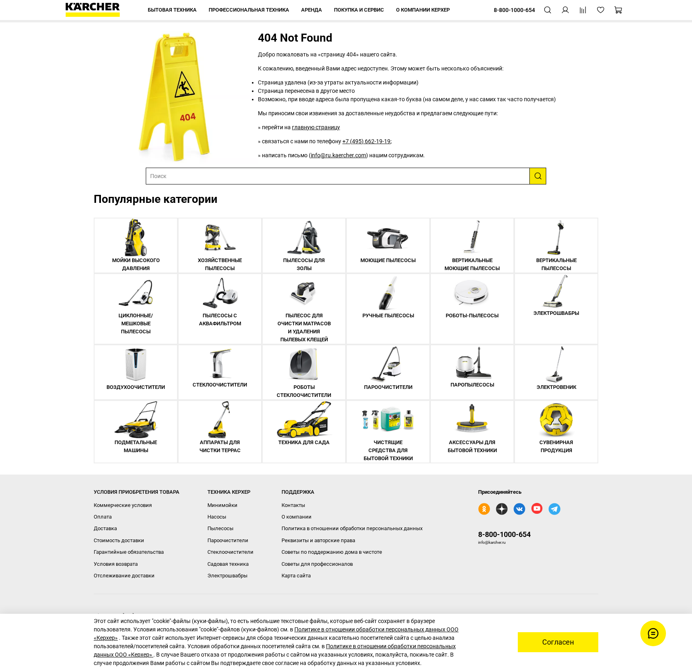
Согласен (558, 642)
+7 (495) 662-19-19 (366, 141)
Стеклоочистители (230, 552)
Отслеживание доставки (124, 576)
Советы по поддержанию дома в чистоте (332, 552)
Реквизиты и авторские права (318, 540)
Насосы (216, 517)
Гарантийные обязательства (129, 552)
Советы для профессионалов (317, 564)
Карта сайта (296, 576)
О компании (297, 517)
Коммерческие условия (123, 505)
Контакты (293, 505)
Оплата (103, 517)
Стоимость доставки (119, 540)
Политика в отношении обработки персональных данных (352, 528)
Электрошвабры (227, 576)
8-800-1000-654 (504, 534)
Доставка (105, 528)
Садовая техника (228, 564)
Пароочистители (227, 540)
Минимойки (222, 505)
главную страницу (316, 127)
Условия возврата (116, 564)
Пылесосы (220, 528)
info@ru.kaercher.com (338, 155)
